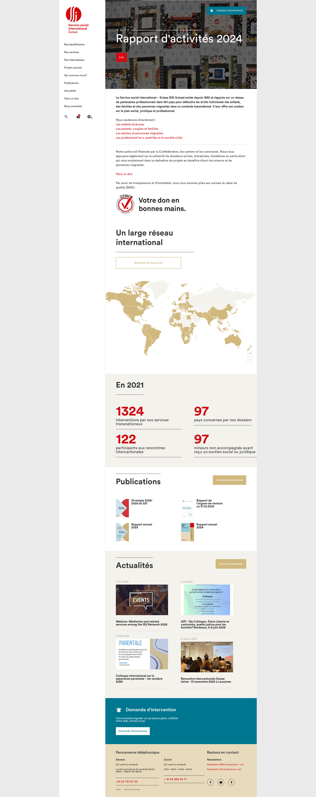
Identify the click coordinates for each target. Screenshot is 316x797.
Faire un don (71, 98)
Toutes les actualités (231, 564)
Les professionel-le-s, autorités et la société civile (149, 137)
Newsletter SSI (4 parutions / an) (224, 769)
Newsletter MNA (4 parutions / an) (225, 764)
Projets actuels (73, 67)
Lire (121, 57)
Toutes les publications (229, 480)
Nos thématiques (74, 60)
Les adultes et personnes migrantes (139, 133)
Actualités (70, 91)
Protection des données (132, 789)
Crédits (118, 789)
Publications (71, 83)
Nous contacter (73, 106)
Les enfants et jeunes (130, 124)
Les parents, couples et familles (137, 128)
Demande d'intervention (132, 731)
